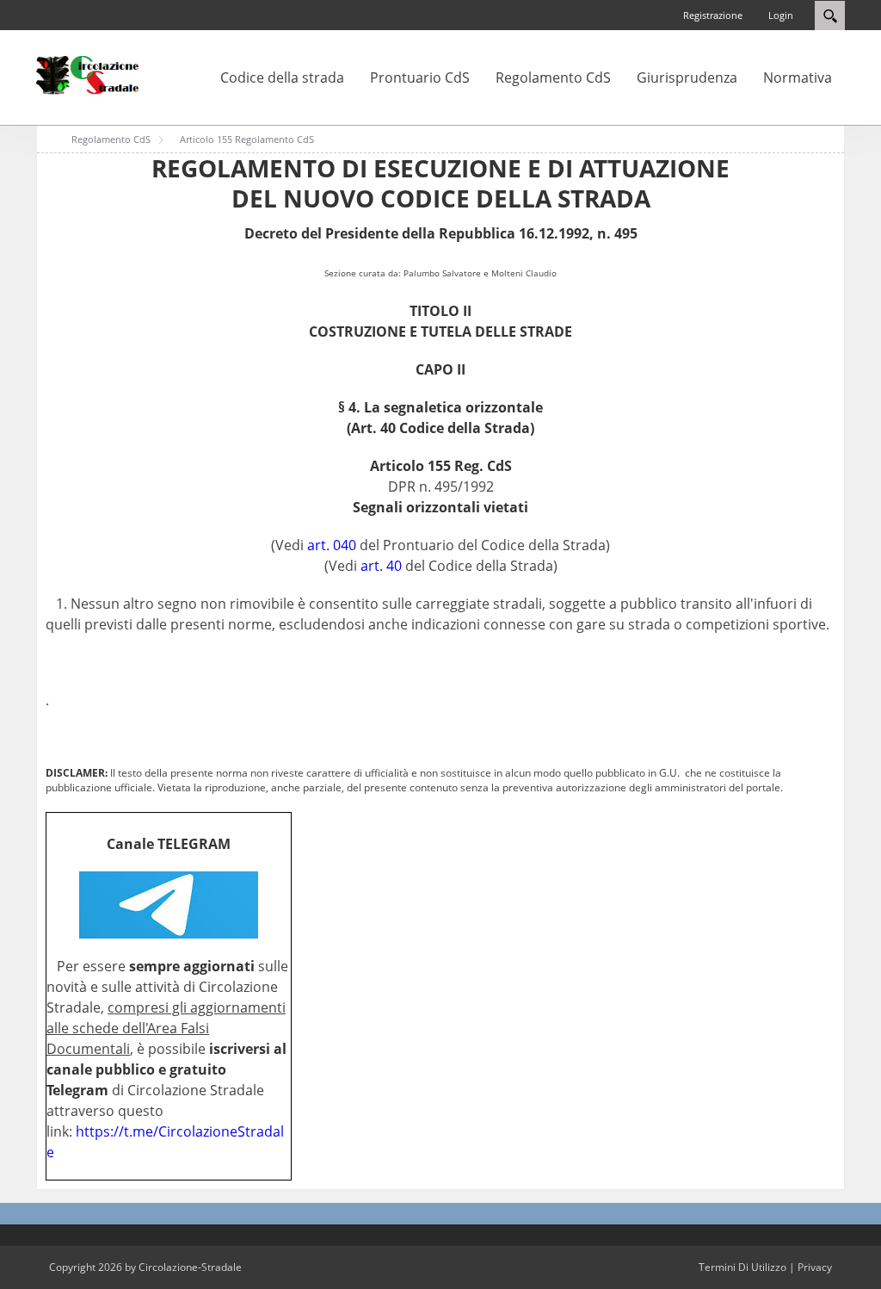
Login (780, 15)
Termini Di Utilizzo (742, 1267)
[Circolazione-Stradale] (87, 74)
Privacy (815, 1267)
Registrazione (712, 15)
